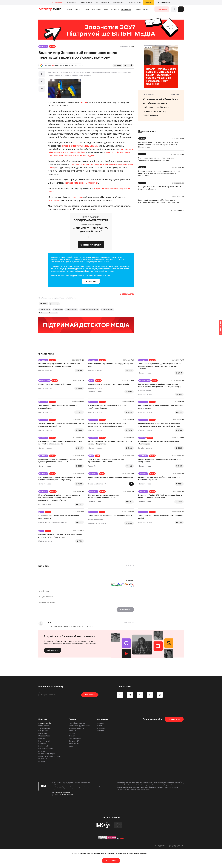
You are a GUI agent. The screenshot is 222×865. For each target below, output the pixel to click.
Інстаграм (101, 731)
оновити (129, 581)
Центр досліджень (102, 2)
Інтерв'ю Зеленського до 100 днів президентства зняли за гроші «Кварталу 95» (110, 442)
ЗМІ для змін (43, 731)
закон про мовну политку (90, 309)
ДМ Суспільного (86, 2)
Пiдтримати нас (174, 719)
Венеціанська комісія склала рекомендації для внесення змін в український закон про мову (107, 424)
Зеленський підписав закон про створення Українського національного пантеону (156, 159)
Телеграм (101, 728)
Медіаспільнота (44, 380)
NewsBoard (42, 738)
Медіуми (41, 761)
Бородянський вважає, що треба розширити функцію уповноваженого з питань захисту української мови (159, 424)
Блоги (91, 456)
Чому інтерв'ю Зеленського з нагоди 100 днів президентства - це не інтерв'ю (106, 460)
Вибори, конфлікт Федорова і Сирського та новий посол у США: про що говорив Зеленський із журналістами (159, 173)
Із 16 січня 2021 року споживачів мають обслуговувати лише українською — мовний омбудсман (60, 365)
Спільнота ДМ (52, 650)
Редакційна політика (77, 723)
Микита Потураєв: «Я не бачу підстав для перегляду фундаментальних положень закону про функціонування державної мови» (59, 497)
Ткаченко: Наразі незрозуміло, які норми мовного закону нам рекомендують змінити (61, 424)
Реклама (72, 733)
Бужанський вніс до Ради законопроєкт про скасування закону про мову (160, 406)
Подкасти (115, 9)
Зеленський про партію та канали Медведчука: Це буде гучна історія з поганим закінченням (60, 460)
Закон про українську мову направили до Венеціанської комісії (160, 517)
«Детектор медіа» (127, 294)
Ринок (106, 9)
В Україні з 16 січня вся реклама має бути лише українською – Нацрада (107, 406)
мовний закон (45, 309)
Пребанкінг (42, 733)
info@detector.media (62, 792)
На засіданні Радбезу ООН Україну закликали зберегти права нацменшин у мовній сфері (160, 496)
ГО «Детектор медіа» (163, 2)
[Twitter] (42, 81)
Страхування (162, 9)
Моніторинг (96, 9)
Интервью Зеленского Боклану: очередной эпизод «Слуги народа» (158, 442)
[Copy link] (42, 89)
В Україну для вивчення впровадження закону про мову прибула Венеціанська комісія (60, 442)
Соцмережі (103, 719)
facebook (100, 723)
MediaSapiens (71, 2)
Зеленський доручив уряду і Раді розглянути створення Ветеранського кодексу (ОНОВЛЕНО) (158, 201)
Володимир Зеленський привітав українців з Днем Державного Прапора (159, 188)
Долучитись (90, 281)
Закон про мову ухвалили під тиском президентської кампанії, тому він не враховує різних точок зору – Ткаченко (159, 366)
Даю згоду (111, 861)
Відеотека (42, 743)
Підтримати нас (75, 738)
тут (99, 209)
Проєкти (42, 719)
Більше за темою (147, 131)
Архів (71, 746)
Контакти (72, 736)
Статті (77, 9)
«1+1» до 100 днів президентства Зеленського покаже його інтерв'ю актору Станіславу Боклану (59, 478)
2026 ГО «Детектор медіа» (65, 795)
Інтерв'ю (53, 491)
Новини (69, 9)
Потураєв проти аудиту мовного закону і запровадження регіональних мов (104, 496)
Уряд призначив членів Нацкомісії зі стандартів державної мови (57, 406)
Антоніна (148, 2)
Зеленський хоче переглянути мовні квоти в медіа (108, 384)
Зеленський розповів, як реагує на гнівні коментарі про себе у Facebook (160, 460)
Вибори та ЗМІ (44, 746)
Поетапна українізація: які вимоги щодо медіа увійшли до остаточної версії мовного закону (60, 535)
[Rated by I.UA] (120, 839)
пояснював (53, 200)
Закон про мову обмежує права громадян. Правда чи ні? (111, 477)
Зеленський (58, 309)
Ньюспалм (42, 759)
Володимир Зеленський (49, 313)
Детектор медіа (57, 2)
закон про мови (108, 309)
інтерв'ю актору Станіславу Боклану (80, 145)
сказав (83, 102)
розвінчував (77, 197)
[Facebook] (42, 74)
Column (149, 438)
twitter (99, 726)
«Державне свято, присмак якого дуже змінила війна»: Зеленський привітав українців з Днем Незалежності (158, 144)
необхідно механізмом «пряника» (81, 182)
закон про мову (72, 309)
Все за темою (176, 210)
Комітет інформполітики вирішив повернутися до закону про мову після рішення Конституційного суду (159, 385)
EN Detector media (135, 2)
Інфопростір (126, 9)
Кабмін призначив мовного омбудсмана (54, 384)
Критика (86, 9)
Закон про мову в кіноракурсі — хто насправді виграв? (110, 516)
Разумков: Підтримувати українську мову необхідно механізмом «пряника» (159, 478)
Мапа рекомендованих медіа (49, 756)
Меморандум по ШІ (76, 728)
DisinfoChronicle (118, 2)
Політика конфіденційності (79, 726)
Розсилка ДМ (74, 743)
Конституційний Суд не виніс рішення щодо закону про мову (110, 365)
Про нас (73, 719)
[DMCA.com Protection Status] (102, 839)
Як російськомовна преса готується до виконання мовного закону (58, 517)
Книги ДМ (73, 731)
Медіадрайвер (44, 736)
